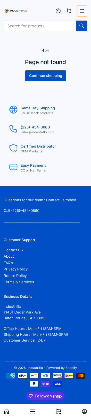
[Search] (81, 26)
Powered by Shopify (61, 368)
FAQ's (8, 263)
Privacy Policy (16, 269)
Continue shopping (45, 75)
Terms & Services (19, 282)
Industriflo (35, 368)
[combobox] (45, 26)
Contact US (13, 250)
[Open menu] (82, 11)
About (9, 256)
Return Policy (15, 275)
